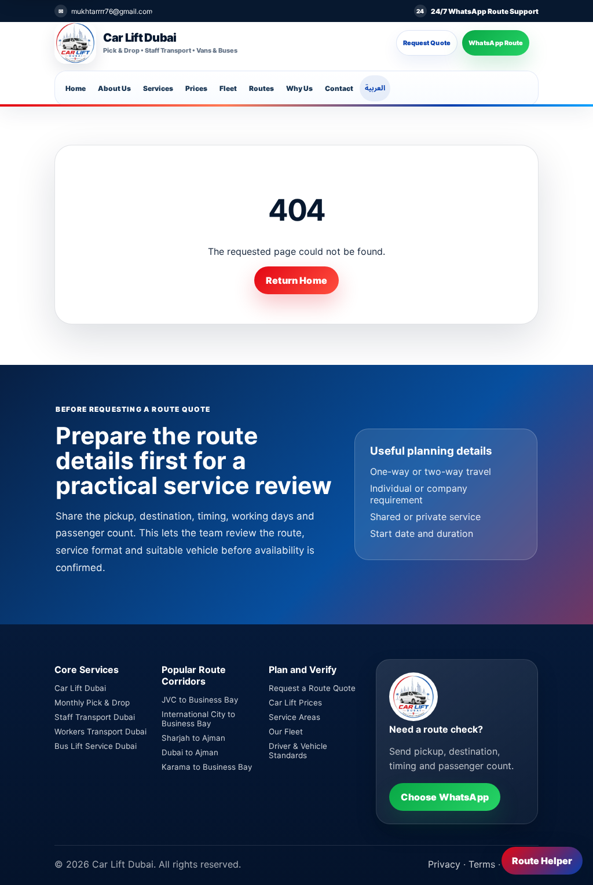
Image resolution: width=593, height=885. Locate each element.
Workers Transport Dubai (100, 731)
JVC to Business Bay (200, 699)
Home (75, 88)
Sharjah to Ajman (193, 738)
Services (158, 88)
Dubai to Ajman (190, 752)
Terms (481, 864)
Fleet (228, 88)
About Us (114, 88)
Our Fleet (286, 731)
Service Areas (294, 717)
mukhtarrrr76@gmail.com (111, 11)
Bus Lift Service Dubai (95, 746)
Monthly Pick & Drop (92, 702)
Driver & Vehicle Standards (298, 750)
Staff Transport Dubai (94, 717)
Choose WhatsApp (444, 797)
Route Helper (542, 860)
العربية (375, 87)
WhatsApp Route (496, 43)
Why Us (299, 88)
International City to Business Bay (198, 719)
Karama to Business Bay (207, 766)
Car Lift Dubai (80, 688)
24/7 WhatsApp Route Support (485, 11)
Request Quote (427, 43)
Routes (261, 88)
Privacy (444, 864)
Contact (339, 88)
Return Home (296, 280)
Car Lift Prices (295, 702)
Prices (196, 88)
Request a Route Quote (312, 688)
